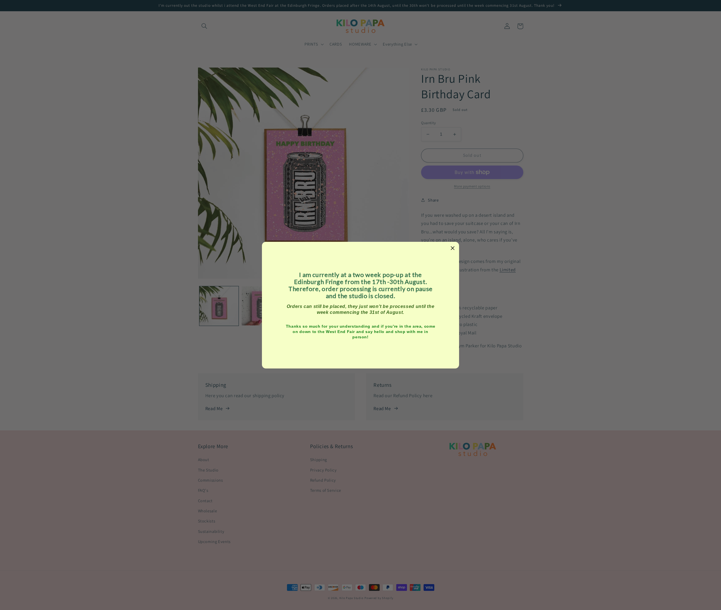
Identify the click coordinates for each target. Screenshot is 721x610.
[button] (452, 248)
